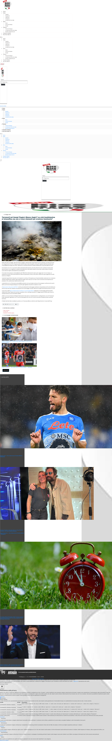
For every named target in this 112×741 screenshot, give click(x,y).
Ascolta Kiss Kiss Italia (9, 20)
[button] (36, 37)
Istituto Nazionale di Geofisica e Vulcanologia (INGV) (22, 290)
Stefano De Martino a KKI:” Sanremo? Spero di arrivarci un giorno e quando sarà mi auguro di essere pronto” (12, 665)
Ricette (6, 25)
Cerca (2, 79)
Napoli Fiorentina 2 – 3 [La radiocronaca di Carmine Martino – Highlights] (17, 367)
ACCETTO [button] (2, 682)
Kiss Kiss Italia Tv (7, 34)
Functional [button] (2, 716)
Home (4, 11)
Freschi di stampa (8, 24)
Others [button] (1, 735)
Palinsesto (7, 17)
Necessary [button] (2, 696)
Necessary (3, 698)
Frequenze (7, 18)
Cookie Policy (41, 678)
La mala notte (5, 311)
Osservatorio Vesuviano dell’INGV (10, 287)
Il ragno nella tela (6, 310)
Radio (4, 13)
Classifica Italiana (7, 33)
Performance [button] (3, 721)
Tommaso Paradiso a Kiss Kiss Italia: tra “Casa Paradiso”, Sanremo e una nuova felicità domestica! (11, 531)
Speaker (7, 14)
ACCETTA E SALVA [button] (4, 740)
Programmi (7, 15)
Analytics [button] (2, 726)
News (4, 21)
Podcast (5, 27)
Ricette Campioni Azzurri (10, 31)
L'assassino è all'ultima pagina (8, 312)
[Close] (3, 103)
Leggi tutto (75, 681)
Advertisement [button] (3, 731)
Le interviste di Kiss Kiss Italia (11, 30)
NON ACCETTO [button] (8, 682)
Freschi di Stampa (8, 28)
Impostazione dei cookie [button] (83, 681)
